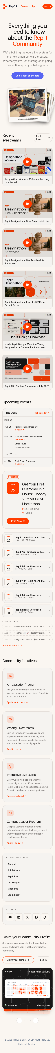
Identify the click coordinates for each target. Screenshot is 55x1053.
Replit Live (39, 138)
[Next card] (35, 1020)
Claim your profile (16, 960)
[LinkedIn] (18, 917)
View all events (10, 645)
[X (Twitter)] (27, 917)
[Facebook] (36, 917)
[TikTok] (45, 917)
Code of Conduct (27, 1044)
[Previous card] (19, 1020)
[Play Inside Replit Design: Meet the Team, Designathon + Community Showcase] (27, 327)
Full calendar (41, 413)
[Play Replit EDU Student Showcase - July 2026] (27, 369)
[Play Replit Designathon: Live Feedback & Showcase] (27, 243)
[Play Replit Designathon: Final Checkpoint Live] (27, 204)
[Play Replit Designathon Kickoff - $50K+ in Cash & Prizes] (27, 285)
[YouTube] (10, 917)
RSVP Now (16, 521)
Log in (43, 960)
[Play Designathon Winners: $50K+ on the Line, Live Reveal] (27, 162)
